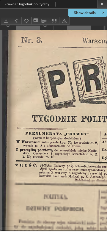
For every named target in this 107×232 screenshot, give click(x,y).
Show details (85, 12)
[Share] (16, 21)
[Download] (6, 21)
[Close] (102, 4)
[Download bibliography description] (44, 21)
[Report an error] (64, 21)
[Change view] (35, 21)
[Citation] (54, 21)
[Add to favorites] (26, 21)
